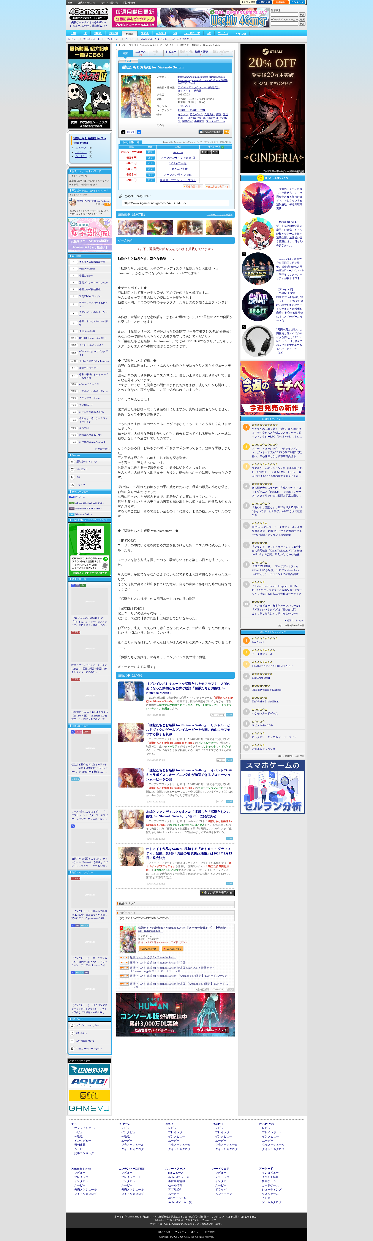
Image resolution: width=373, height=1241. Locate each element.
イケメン (183, 114)
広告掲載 (210, 1232)
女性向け (161, 33)
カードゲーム (270, 1185)
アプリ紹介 (175, 1189)
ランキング (297, 2)
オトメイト (184, 90)
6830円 (131, 169)
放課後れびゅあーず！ (91, 435)
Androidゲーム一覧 (180, 1202)
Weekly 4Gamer (87, 268)
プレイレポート (91, 39)
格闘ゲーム (269, 1181)
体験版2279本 (99, 25)
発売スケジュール (132, 1144)
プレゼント (82, 469)
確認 (150, 152)
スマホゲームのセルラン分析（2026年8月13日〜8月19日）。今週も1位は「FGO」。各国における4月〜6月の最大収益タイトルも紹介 (277, 472)
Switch (129, 33)
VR (175, 33)
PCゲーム (80, 497)
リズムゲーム (270, 1193)
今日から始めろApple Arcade (94, 361)
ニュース (81, 147)
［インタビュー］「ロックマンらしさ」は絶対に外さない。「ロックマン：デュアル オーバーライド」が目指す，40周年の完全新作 (89, 962)
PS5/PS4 (113, 33)
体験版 (78, 1136)
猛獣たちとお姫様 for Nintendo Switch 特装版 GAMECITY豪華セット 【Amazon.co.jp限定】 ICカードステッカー (172, 969)
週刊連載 (79, 1144)
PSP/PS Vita (266, 1123)
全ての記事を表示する (218, 892)
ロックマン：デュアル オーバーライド (274, 737)
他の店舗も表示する (218, 186)
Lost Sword (258, 642)
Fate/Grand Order (261, 677)
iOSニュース (176, 1172)
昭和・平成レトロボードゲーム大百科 (93, 376)
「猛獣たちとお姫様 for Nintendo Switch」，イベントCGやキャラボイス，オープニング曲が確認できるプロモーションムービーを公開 (189, 775)
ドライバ (80, 484)
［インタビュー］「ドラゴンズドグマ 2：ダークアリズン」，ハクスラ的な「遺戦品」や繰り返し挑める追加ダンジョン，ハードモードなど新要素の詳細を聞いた (89, 1009)
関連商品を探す (194, 186)
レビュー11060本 (79, 25)
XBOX (98, 33)
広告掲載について (85, 1040)
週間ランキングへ (295, 620)
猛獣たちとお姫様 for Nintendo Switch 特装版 (157, 962)
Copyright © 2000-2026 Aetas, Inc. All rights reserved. (186, 1236)
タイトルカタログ (132, 1149)
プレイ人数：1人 (215, 121)
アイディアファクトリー (192, 87)
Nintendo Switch (83, 514)
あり (150, 157)
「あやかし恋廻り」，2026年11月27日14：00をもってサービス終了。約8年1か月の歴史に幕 (277, 511)
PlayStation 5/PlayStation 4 (88, 508)
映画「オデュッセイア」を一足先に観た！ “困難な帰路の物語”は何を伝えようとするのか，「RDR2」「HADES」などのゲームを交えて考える (89, 669)
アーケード (266, 1168)
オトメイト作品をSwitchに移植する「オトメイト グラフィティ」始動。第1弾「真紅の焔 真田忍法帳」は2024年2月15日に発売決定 (189, 853)
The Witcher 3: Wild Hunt (265, 701)
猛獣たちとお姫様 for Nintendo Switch (94, 201)
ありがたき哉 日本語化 (91, 411)
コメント (130, 132)
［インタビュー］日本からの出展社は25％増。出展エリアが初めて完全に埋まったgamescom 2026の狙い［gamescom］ (89, 915)
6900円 (131, 180)
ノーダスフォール (262, 654)
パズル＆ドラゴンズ (263, 749)
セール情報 (175, 1185)
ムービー (130, 39)
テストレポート (225, 1177)
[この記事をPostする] (123, 132)
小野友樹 (199, 121)
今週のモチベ (86, 275)
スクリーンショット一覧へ (219, 214)
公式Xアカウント (87, 2)
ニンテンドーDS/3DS (132, 1168)
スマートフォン (175, 1168)
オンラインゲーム (85, 1128)
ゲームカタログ (180, 39)
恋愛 (218, 114)
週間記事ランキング (86, 461)
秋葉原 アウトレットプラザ (178, 180)
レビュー (73, 39)
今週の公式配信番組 (90, 289)
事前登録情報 (176, 1181)
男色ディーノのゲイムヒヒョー (93, 304)
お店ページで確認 (131, 152)
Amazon (178, 152)
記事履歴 (281, 2)
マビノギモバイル (262, 725)
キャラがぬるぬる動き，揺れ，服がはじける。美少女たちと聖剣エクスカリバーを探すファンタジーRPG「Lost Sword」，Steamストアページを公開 (276, 433)
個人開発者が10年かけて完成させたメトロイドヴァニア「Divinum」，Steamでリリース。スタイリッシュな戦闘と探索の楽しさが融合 (276, 492)
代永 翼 (201, 117)
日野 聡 (191, 117)
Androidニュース (178, 1177)
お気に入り (264, 2)
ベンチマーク (223, 1193)
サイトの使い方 (109, 2)
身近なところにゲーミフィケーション (93, 420)
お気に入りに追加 (211, 131)
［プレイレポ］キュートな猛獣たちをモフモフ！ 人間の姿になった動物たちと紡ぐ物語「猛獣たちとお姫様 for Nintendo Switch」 (188, 688)
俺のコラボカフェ (88, 368)
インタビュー (113, 39)
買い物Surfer (86, 405)
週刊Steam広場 (87, 331)
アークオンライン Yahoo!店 (178, 157)
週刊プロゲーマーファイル (93, 282)
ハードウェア (192, 33)
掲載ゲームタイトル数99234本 (88, 22)
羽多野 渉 (212, 117)
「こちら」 (206, 1220)
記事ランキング (84, 1153)
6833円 (131, 174)
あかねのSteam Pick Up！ (92, 442)
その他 (266, 1198)
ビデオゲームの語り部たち (93, 391)
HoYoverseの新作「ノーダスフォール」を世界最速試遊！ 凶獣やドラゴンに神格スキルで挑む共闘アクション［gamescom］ (277, 531)
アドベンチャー (187, 106)
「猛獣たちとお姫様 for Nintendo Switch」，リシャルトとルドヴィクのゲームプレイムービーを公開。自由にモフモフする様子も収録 (188, 729)
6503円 (131, 157)
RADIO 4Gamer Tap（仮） (93, 338)
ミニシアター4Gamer (90, 398)
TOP (73, 33)
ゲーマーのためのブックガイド (93, 353)
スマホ (145, 33)
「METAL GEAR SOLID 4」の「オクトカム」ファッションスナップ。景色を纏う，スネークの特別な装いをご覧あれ (89, 622)
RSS (70, 2)
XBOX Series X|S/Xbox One (89, 502)
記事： (100, 204)
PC (85, 33)
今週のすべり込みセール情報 (93, 323)
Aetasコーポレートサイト (89, 1048)
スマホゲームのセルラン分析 (93, 314)
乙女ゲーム (196, 114)
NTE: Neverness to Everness (266, 689)
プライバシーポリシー (88, 1025)
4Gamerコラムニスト (90, 384)
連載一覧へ (103, 448)
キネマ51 (84, 428)
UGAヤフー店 (177, 163)
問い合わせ (129, 2)
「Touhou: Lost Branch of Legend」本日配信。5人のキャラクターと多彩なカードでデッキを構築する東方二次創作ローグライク (277, 590)
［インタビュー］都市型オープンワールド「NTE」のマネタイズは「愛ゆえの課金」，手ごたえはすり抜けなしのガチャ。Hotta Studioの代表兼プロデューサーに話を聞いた (276, 609)
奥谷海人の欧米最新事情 (92, 261)
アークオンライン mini (178, 174)
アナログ (223, 33)
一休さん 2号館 (178, 169)
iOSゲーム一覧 (177, 1198)
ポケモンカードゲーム (265, 713)
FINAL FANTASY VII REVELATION (272, 665)
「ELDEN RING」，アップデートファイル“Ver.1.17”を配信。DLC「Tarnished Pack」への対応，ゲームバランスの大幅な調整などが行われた (277, 570)
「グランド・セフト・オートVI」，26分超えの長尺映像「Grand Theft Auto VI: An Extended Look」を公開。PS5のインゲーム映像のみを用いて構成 (277, 550)
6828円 (131, 163)
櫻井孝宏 (187, 121)
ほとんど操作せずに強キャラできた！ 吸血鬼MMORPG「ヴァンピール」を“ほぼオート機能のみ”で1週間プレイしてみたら (89, 768)
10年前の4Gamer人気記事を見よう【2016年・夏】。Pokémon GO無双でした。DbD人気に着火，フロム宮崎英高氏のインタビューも (89, 716)
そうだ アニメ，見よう (91, 345)
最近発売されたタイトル (154, 39)
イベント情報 (270, 1177)
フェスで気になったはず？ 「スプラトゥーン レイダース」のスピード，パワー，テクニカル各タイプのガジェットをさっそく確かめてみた (89, 815)
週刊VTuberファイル (90, 296)
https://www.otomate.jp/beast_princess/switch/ (201, 76)
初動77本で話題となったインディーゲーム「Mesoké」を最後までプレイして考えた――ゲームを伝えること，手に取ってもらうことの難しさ (89, 862)
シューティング (271, 1189)
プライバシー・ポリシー (188, 1232)
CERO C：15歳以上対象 (191, 110)
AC (209, 33)
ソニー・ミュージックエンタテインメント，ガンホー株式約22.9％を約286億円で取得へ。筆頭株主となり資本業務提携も (277, 452)
